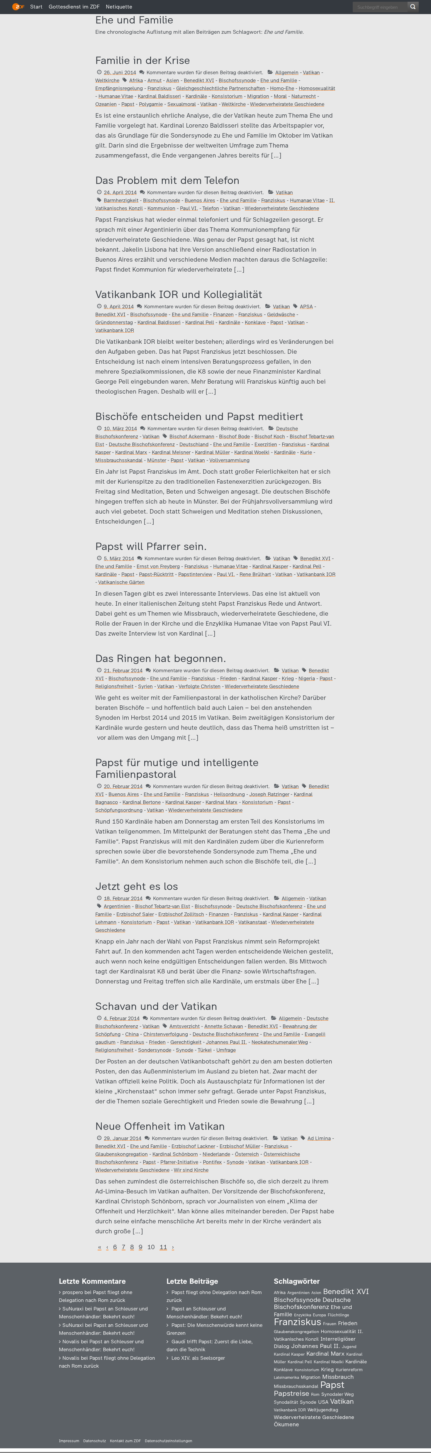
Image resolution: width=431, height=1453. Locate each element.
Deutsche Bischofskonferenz (142, 444)
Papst (127, 104)
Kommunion (161, 208)
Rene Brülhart (255, 574)
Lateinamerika (286, 1377)
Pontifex (212, 1162)
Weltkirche (107, 80)
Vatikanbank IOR (114, 330)
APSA (306, 306)
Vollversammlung (229, 460)
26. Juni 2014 (120, 72)
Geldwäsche (281, 314)
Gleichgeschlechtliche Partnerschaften (220, 88)
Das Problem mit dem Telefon (167, 180)
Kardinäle (196, 96)
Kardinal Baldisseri (159, 96)
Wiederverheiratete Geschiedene (287, 104)
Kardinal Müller (212, 452)
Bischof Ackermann (191, 436)
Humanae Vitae (116, 96)
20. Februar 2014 (123, 786)
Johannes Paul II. (226, 1042)
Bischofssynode (237, 80)
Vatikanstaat (252, 922)
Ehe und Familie (278, 80)
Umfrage (226, 1050)
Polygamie (151, 104)
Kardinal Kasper (270, 566)
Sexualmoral (181, 104)
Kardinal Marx (131, 452)
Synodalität (286, 1402)
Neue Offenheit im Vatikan (160, 1126)
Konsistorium (227, 96)
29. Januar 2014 (122, 1138)
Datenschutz (94, 1441)
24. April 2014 (120, 192)
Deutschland (193, 444)
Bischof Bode (234, 436)
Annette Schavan (223, 1026)
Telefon (210, 208)
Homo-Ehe (282, 88)
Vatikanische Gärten (121, 582)
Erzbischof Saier (135, 914)
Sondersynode (154, 1050)
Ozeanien (106, 104)
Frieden (228, 678)
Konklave (255, 322)
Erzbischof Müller (240, 1146)
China (132, 1034)
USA (323, 1402)
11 (163, 1247)
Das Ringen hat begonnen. (160, 658)
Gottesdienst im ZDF (74, 7)
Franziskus (159, 88)
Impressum (69, 1441)
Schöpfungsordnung (118, 810)
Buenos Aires (200, 200)
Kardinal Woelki (251, 452)
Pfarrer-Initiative (179, 1162)
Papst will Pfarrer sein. (151, 546)
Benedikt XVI (199, 80)
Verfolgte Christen (199, 686)
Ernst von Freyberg (158, 566)
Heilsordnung (229, 794)
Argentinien (117, 906)
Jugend (349, 1346)
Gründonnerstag (114, 322)
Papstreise (291, 1393)
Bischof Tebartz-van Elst (162, 906)
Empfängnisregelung (119, 88)
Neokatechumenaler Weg (280, 1042)
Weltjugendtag (323, 1410)
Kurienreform (349, 1369)
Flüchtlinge (338, 1315)
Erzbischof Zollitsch (181, 914)
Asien (172, 80)
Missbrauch (338, 1376)
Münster (156, 460)
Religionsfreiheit (114, 686)
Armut (154, 80)
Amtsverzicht (184, 1026)
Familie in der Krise (142, 60)
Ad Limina (319, 1138)
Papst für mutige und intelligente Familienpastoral (177, 768)
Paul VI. (189, 208)
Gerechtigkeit (185, 1042)
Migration (258, 96)
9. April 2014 (119, 306)
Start (36, 7)
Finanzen (223, 314)
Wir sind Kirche (191, 1170)
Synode (184, 1050)
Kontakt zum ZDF (125, 1441)
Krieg (288, 678)
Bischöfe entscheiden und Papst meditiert (199, 416)
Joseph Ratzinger (269, 794)
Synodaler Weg (337, 1394)
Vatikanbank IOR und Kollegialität (178, 294)
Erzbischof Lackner (193, 1146)
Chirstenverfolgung (165, 1034)
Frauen (329, 1323)
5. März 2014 (119, 558)
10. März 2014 (120, 428)
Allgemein (286, 72)
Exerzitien (265, 444)
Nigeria (306, 678)
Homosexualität (317, 88)
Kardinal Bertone (142, 802)
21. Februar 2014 (123, 670)
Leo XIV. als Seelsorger (198, 1358)
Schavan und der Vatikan (156, 1006)
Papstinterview (195, 574)
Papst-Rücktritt (156, 574)
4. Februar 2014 (122, 1018)
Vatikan (311, 72)
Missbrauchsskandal (118, 460)
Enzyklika (302, 1315)
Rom (315, 1394)
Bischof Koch (269, 436)
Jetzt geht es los (136, 886)
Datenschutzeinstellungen (168, 1441)
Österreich (247, 1154)
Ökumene (286, 1424)
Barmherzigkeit (121, 200)
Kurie (306, 452)
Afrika (136, 80)
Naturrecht (303, 96)
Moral (280, 96)
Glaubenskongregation (121, 1154)
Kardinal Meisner (171, 452)
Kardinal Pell (199, 322)
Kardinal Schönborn (175, 1154)
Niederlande (216, 1154)
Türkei (205, 1050)
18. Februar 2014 (123, 898)
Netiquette (119, 7)
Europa (319, 1315)
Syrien (145, 686)
